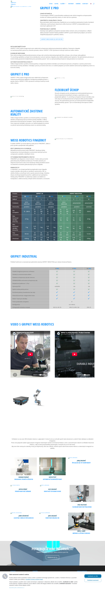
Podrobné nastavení (92, 580)
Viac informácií (62, 417)
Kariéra (78, 3)
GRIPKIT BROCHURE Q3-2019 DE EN (51, 39)
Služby (62, 3)
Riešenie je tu (52, 557)
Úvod (50, 3)
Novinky (71, 3)
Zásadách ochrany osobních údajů (34, 579)
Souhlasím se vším (93, 576)
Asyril (56, 3)
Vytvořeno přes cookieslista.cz (16, 587)
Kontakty (82, 417)
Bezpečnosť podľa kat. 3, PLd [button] (20, 283)
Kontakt (85, 3)
